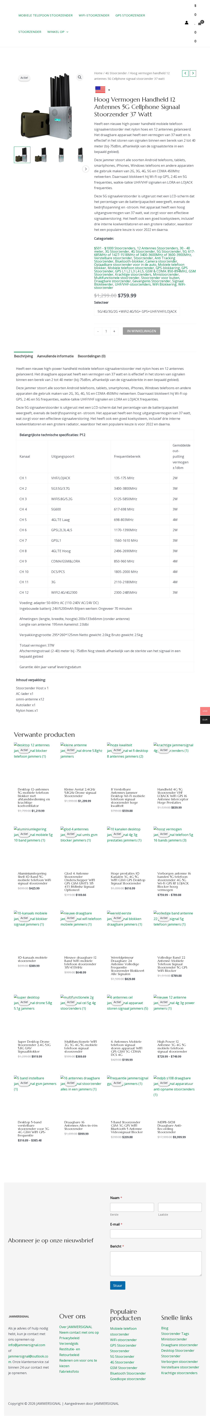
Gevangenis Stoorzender (151, 281)
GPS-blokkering (168, 268)
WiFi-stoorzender (123, 1340)
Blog (164, 1328)
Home (98, 73)
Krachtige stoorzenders (133, 274)
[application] (66, 31)
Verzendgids (68, 1343)
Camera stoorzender (161, 261)
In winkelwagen (141, 331)
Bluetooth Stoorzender (128, 1373)
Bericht (117, 1246)
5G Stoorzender (169, 251)
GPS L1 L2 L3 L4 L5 (129, 271)
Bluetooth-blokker (129, 261)
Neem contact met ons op (79, 1332)
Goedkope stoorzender (128, 1379)
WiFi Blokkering (164, 284)
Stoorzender (143, 258)
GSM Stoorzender (123, 1368)
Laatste (163, 1214)
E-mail (116, 1224)
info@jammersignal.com (26, 1345)
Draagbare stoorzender (112, 281)
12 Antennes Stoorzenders (157, 248)
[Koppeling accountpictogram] (186, 22)
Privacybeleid (69, 1338)
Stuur (117, 1285)
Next (86, 169)
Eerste (114, 1214)
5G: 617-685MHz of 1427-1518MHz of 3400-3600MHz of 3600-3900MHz (144, 253)
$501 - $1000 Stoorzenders (114, 248)
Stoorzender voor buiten (160, 277)
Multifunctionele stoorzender (116, 277)
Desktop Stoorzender (177, 1350)
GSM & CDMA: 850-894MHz (166, 271)
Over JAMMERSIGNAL (75, 1327)
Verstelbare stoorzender (113, 258)
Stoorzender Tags (175, 1333)
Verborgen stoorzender (179, 1361)
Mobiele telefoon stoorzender (131, 268)
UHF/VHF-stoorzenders (133, 284)
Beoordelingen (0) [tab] (91, 356)
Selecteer (101, 302)
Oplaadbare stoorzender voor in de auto (125, 264)
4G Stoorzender (116, 73)
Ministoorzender (166, 274)
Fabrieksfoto (69, 1371)
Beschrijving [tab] (23, 356)
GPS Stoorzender (123, 1345)
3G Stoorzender (117, 251)
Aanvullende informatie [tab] (55, 356)
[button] (79, 77)
